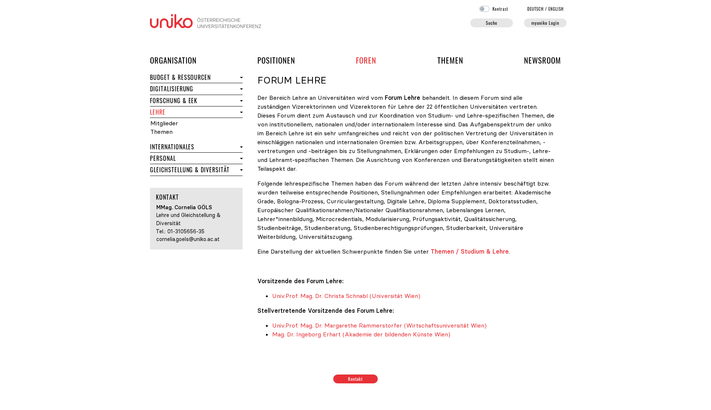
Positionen (276, 60)
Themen (450, 60)
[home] (205, 20)
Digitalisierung (171, 88)
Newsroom (542, 60)
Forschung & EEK (194, 100)
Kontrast (500, 9)
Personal (194, 158)
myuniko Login (545, 23)
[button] (240, 77)
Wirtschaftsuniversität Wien (445, 325)
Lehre (191, 111)
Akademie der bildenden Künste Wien (396, 334)
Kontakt (355, 379)
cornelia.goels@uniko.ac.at (188, 239)
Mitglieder (189, 123)
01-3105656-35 (185, 231)
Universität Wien (395, 295)
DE (535, 9)
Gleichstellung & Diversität (194, 169)
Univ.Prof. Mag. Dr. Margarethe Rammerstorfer (337, 325)
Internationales (194, 146)
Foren (366, 60)
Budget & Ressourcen (180, 77)
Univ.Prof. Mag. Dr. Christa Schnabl (320, 295)
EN (556, 9)
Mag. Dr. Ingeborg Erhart (306, 334)
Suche (491, 23)
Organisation (173, 60)
